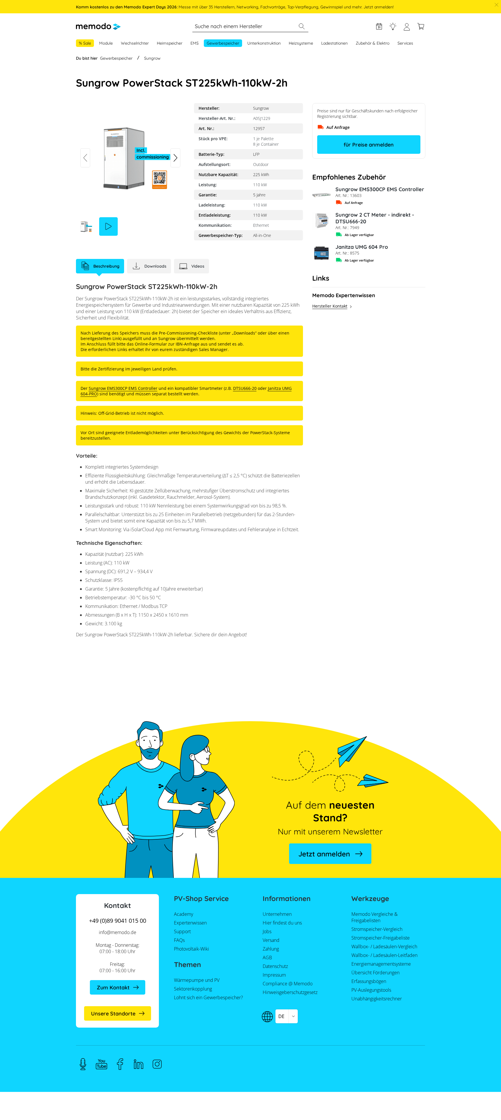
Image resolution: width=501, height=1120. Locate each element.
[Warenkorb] (420, 26)
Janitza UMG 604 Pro (361, 247)
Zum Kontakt (113, 987)
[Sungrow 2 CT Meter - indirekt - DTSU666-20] (321, 220)
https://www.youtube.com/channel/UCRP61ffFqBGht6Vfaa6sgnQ (101, 1064)
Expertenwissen (392, 26)
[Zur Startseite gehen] (98, 26)
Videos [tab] (197, 266)
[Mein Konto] (406, 29)
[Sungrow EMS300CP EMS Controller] (321, 195)
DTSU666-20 (245, 388)
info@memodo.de (117, 932)
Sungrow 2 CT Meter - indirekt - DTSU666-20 (374, 218)
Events (379, 26)
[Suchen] (301, 26)
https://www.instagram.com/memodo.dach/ (157, 1064)
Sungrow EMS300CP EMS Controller (379, 189)
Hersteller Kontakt (329, 306)
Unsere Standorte (113, 1013)
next (175, 157)
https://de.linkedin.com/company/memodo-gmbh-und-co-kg (139, 1064)
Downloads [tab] (155, 266)
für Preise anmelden (369, 144)
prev (85, 157)
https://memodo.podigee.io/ (83, 1064)
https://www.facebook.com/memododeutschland (120, 1064)
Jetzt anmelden (324, 853)
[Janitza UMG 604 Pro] (321, 253)
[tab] (100, 266)
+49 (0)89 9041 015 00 (117, 920)
